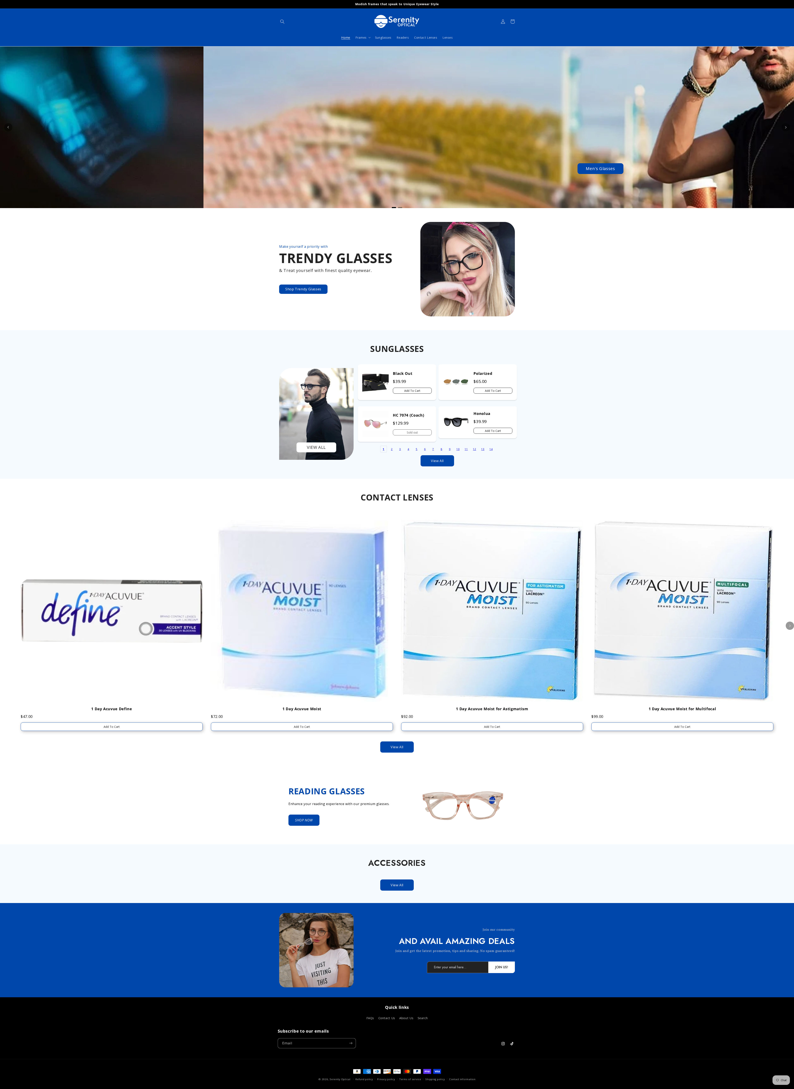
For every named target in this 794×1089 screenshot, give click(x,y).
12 (474, 449)
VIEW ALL (316, 447)
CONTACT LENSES (397, 497)
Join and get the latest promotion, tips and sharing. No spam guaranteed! (455, 950)
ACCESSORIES (397, 863)
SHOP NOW (304, 820)
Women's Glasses (397, 168)
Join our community (499, 929)
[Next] (786, 127)
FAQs (370, 1018)
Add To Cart (412, 391)
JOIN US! (501, 967)
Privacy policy (386, 1079)
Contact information (462, 1079)
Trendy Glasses (335, 258)
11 (466, 449)
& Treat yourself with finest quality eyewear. (325, 270)
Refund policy (364, 1079)
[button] (282, 21)
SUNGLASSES (397, 348)
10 (457, 449)
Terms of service (410, 1079)
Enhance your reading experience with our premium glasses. (339, 804)
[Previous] (8, 127)
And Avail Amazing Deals (457, 941)
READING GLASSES (326, 791)
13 (482, 449)
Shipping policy (435, 1079)
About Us (406, 1018)
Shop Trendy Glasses (303, 289)
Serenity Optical (340, 1079)
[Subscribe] (350, 1043)
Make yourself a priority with (303, 246)
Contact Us (386, 1018)
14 (491, 449)
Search (423, 1018)
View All (437, 461)
